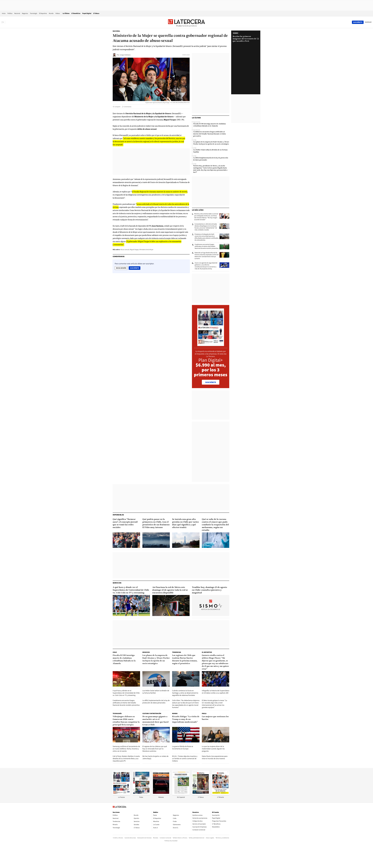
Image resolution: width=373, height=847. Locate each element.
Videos (57, 13)
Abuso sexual (124, 249)
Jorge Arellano (125, 55)
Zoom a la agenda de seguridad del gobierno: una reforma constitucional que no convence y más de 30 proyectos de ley (206, 266)
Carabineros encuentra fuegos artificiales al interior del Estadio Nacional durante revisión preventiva (209, 134)
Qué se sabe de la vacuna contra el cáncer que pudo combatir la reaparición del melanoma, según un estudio (215, 524)
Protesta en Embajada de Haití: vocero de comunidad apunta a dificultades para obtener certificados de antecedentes (207, 237)
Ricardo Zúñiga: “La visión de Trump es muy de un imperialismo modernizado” (185, 719)
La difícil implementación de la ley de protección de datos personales (210, 159)
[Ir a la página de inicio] (186, 22)
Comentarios (127, 107)
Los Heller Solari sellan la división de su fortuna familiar (210, 151)
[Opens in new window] (161, 794)
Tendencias (176, 652)
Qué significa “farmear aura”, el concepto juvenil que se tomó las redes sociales (125, 523)
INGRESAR (368, 22)
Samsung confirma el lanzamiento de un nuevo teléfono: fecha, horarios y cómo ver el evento (126, 748)
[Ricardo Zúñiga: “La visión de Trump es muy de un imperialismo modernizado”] (186, 734)
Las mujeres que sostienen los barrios (215, 718)
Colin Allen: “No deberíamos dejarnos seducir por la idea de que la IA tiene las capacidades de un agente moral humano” (185, 703)
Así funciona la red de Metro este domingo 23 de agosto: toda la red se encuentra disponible (170, 590)
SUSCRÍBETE (210, 382)
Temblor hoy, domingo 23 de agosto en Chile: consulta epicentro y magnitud (209, 590)
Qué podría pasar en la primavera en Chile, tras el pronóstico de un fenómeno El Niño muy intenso (156, 523)
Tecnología (33, 13)
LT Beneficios (75, 13)
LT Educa (96, 13)
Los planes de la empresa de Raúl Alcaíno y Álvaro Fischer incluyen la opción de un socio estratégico (211, 143)
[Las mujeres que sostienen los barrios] (215, 734)
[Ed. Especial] (181, 794)
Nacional (17, 13)
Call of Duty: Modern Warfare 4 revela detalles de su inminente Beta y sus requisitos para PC (126, 758)
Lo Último (66, 13)
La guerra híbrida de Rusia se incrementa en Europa (182, 747)
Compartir (117, 107)
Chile (115, 652)
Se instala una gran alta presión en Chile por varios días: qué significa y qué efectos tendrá (185, 523)
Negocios (25, 13)
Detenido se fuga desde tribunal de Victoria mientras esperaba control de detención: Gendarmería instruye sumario (207, 255)
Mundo (51, 13)
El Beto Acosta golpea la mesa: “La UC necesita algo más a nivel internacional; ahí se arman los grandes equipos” (214, 703)
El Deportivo (43, 13)
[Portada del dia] (210, 345)
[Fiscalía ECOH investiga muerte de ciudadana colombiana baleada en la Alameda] (126, 679)
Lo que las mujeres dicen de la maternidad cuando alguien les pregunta (213, 748)
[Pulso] (141, 794)
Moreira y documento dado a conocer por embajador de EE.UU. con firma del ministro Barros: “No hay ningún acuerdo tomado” (206, 217)
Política (9, 13)
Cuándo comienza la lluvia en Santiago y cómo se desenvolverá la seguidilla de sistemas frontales (185, 692)
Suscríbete (135, 268)
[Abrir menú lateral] (3, 22)
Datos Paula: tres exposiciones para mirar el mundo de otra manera (214, 757)
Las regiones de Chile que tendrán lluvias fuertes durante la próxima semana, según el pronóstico (184, 659)
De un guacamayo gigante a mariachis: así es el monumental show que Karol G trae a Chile (155, 721)
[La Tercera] (121, 794)
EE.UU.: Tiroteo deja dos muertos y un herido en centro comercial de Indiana (184, 758)
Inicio (4, 13)
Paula (204, 713)
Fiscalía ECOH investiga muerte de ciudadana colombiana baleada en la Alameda (209, 125)
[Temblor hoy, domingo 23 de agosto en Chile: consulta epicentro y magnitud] (210, 605)
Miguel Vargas (134, 249)
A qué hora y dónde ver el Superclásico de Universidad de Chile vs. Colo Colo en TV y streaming (131, 590)
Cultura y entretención (151, 713)
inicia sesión (121, 268)
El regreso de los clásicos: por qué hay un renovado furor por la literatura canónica (154, 748)
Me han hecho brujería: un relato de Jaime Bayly (155, 757)
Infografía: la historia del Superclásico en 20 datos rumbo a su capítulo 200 (215, 691)
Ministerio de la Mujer (146, 249)
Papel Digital (86, 13)
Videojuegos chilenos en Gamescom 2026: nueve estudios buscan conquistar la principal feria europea (126, 721)
